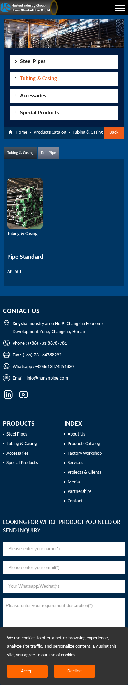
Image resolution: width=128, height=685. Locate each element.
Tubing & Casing (38, 79)
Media (74, 482)
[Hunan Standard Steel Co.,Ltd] (31, 7)
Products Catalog (50, 132)
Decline (74, 671)
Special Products (39, 113)
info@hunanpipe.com (47, 378)
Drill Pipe (48, 153)
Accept (27, 671)
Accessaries (33, 96)
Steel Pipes (32, 62)
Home (21, 132)
